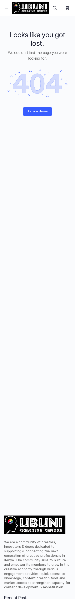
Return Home (38, 111)
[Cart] (67, 8)
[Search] (55, 8)
